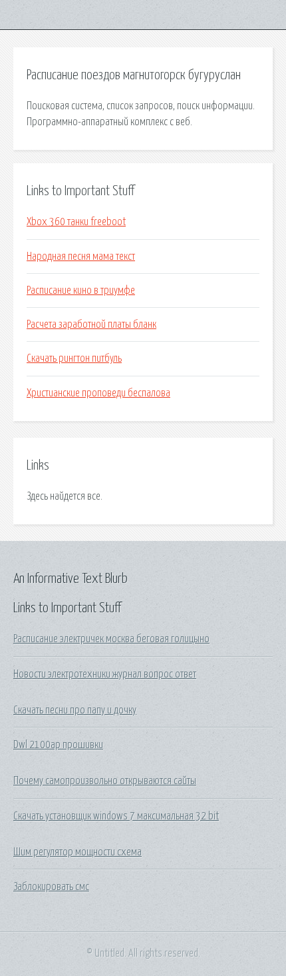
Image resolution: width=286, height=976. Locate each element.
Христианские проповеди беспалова (98, 393)
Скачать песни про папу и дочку (74, 710)
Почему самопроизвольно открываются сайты (104, 780)
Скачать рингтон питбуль (74, 358)
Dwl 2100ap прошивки (58, 744)
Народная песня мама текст (81, 256)
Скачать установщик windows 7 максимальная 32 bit (116, 816)
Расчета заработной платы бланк (91, 324)
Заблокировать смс (51, 886)
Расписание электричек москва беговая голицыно (111, 639)
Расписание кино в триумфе (81, 290)
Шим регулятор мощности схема (77, 852)
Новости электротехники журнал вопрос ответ (104, 674)
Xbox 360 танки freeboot (76, 222)
